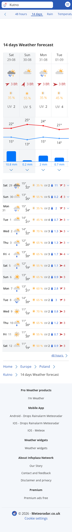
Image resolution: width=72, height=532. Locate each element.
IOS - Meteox (36, 430)
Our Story (36, 466)
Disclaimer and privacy (36, 480)
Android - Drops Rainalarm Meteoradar (36, 416)
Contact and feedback (36, 473)
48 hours (21, 14)
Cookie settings (36, 518)
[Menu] (67, 4)
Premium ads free (36, 498)
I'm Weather (36, 398)
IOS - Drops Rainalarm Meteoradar (36, 423)
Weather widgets (36, 448)
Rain (50, 14)
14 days (37, 14)
